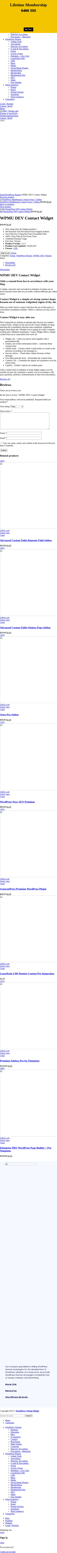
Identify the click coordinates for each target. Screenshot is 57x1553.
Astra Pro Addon (9, 714)
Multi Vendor (16, 1444)
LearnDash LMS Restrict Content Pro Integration (27, 973)
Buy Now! (28, 29)
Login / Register (12, 1525)
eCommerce (16, 1437)
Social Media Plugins (19, 68)
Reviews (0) (10, 265)
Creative (14, 1439)
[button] (4, 530)
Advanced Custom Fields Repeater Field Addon (26, 540)
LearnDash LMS (18, 58)
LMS (13, 61)
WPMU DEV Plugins (42, 256)
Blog (13, 1434)
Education (15, 1432)
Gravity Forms (17, 54)
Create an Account (8, 1552)
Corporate (15, 1446)
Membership (16, 73)
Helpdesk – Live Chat (20, 56)
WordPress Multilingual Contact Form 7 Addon (20, 202)
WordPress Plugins (13, 195)
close (2, 1532)
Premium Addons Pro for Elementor (20, 1060)
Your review (6, 411)
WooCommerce (17, 97)
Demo (13, 253)
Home (2, 195)
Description (10, 262)
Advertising (15, 44)
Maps (13, 63)
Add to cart (5, 253)
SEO (13, 78)
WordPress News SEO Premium (17, 801)
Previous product (7, 197)
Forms (13, 51)
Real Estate (15, 1442)
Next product (5, 207)
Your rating (5, 406)
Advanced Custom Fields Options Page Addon (25, 627)
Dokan (13, 87)
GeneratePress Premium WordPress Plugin (23, 889)
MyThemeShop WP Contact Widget (15, 211)
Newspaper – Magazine (20, 37)
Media (13, 66)
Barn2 (13, 90)
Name (3, 433)
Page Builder (16, 82)
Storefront (15, 94)
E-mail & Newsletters (20, 49)
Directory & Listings (19, 34)
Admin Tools (16, 42)
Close (2, 535)
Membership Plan (18, 75)
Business (14, 1430)
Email (3, 438)
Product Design (17, 92)
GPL (16, 248)
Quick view (5, 533)
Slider (13, 80)
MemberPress (16, 70)
